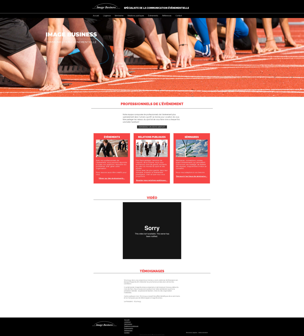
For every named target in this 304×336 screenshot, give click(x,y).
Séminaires (119, 16)
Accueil (96, 16)
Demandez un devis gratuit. (152, 127)
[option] (152, 57)
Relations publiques (136, 16)
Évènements (153, 16)
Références (166, 16)
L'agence (107, 16)
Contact (179, 16)
